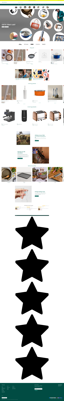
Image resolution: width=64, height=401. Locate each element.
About (45, 4)
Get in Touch (13, 386)
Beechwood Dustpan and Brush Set (16, 210)
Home (29, 4)
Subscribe (36, 390)
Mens (33, 4)
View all (32, 48)
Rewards (60, 0)
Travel (38, 4)
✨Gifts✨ (21, 4)
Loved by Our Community (32, 83)
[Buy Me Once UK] (4, 2)
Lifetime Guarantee (3, 63)
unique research (34, 0)
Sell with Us (13, 387)
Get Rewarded (37, 140)
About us (7, 386)
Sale (23, 4)
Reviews (16, 215)
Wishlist (61, 0)
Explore (40, 4)
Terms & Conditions (3, 391)
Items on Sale (32, 47)
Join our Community (20, 158)
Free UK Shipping (6, 63)
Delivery (2, 387)
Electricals (36, 4)
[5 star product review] (24, 104)
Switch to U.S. (59, 0)
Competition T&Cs (3, 392)
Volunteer (8, 389)
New (18, 4)
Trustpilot (2, 395)
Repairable (33, 125)
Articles (43, 4)
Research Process (8, 387)
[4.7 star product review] (32, 64)
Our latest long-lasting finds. (32, 106)
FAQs (2, 386)
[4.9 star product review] (7, 64)
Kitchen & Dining (26, 4)
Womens (31, 4)
